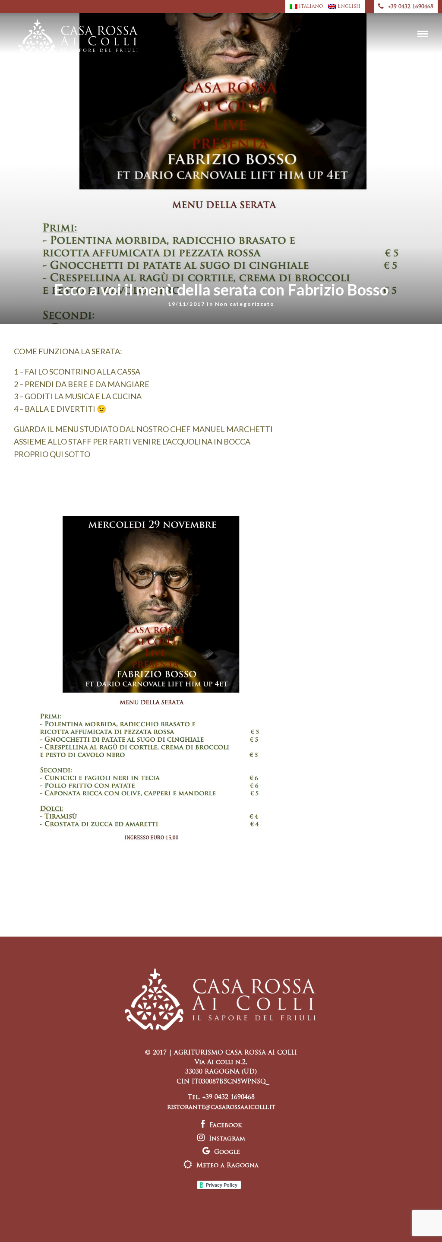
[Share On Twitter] (25, 1224)
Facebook (225, 1125)
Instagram (227, 1139)
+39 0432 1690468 (410, 7)
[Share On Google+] (52, 1224)
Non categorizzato (245, 304)
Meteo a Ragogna (227, 1166)
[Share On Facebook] (14, 1224)
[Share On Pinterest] (38, 1224)
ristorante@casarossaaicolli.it (221, 1107)
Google (227, 1152)
